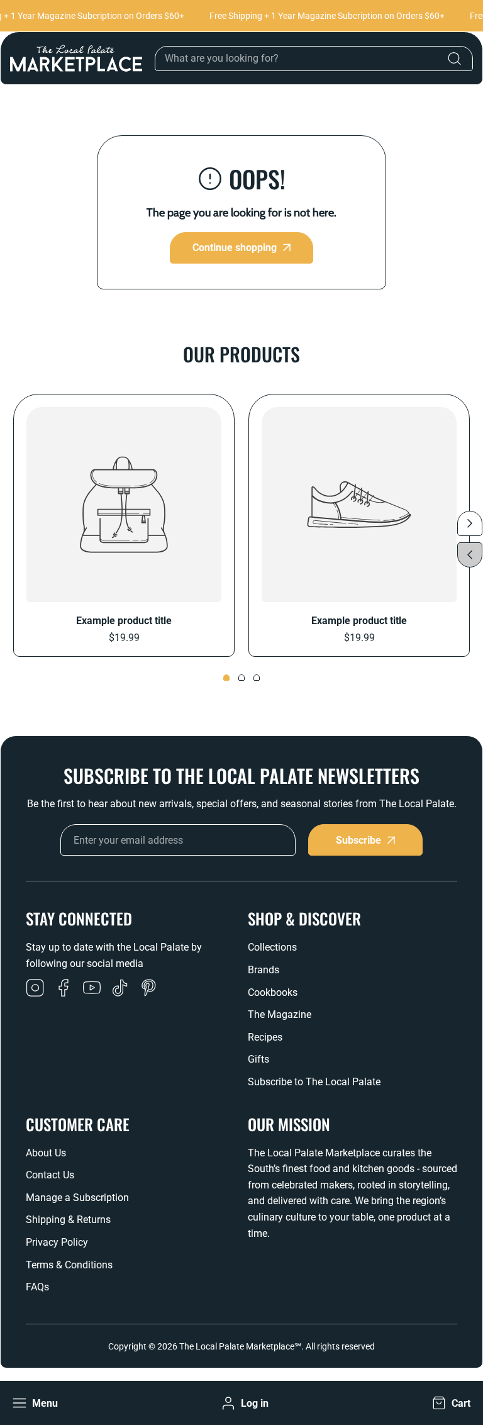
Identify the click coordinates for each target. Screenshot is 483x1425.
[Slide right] (469, 523)
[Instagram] (35, 989)
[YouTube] (91, 989)
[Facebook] (63, 989)
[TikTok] (120, 989)
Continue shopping (234, 248)
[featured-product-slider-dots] (226, 677)
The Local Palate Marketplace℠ (240, 1346)
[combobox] (314, 58)
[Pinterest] (148, 989)
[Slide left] (469, 554)
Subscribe (358, 840)
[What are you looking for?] (454, 58)
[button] (450, 1403)
